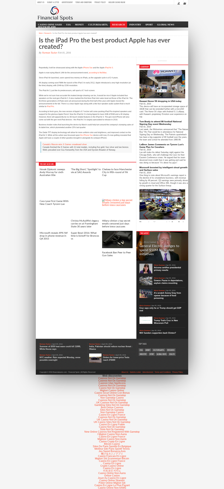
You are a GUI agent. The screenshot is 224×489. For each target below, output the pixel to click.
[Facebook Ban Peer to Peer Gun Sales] (117, 247)
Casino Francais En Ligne (112, 456)
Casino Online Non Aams (112, 473)
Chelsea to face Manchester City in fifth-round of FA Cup (117, 172)
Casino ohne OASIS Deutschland (50, 25)
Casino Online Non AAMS (112, 487)
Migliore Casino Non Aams (112, 439)
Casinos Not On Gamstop (112, 378)
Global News (165, 24)
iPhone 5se (87, 68)
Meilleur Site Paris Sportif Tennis (112, 448)
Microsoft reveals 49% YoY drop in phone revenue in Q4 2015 (54, 236)
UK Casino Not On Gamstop (112, 419)
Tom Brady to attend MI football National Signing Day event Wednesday (160, 122)
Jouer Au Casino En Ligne (112, 478)
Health (172, 354)
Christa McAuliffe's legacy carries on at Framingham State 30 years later (85, 224)
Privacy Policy (100, 2)
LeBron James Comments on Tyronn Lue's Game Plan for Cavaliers (161, 145)
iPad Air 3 (109, 68)
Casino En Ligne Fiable (112, 424)
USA (68, 24)
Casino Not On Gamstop (112, 388)
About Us (40, 2)
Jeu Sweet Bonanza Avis (112, 451)
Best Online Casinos (112, 407)
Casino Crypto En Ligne (112, 441)
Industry (135, 24)
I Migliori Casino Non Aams (112, 434)
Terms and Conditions (83, 2)
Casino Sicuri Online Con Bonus (112, 393)
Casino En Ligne (112, 463)
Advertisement (67, 2)
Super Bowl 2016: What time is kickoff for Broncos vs (85, 236)
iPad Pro (50, 106)
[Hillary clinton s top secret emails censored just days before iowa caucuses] (117, 205)
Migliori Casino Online (116, 2)
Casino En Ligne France (112, 414)
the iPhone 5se (86, 135)
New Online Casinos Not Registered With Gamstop (112, 431)
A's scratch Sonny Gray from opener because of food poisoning (167, 295)
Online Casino (112, 475)
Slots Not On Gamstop (112, 429)
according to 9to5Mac (98, 73)
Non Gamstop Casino (112, 397)
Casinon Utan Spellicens (112, 383)
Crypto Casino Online (112, 466)
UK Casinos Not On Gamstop (112, 402)
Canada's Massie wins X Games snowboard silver (65, 144)
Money (79, 24)
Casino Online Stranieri (112, 480)
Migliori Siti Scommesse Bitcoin (112, 458)
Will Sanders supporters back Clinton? (157, 333)
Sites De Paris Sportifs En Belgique (112, 446)
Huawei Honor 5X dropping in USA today (160, 101)
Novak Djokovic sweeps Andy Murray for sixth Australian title (52, 172)
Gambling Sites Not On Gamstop (112, 405)
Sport (149, 24)
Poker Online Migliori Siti (112, 483)
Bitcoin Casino (112, 444)
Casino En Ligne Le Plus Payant (112, 485)
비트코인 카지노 (112, 470)
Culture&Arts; (98, 24)
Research (118, 24)
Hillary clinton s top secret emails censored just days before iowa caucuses (116, 224)
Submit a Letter (53, 2)
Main (41, 33)
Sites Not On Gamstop (112, 410)
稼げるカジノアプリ (112, 453)
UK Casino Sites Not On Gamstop (112, 422)
